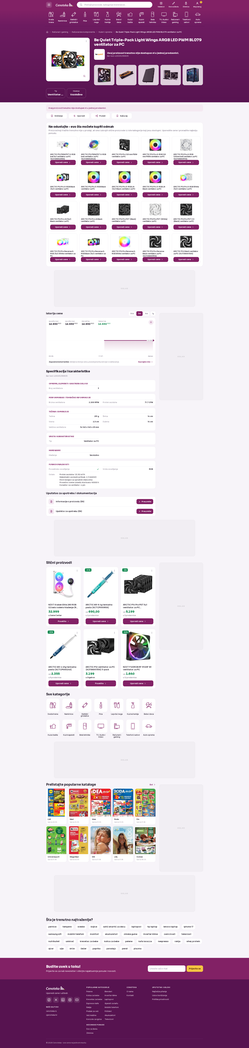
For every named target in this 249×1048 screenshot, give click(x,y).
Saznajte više (144, 362)
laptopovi (136, 926)
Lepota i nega (117, 714)
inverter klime (150, 934)
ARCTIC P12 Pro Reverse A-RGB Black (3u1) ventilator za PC (93, 253)
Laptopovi (109, 999)
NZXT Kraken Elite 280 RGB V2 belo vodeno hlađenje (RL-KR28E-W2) (63, 606)
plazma (137, 948)
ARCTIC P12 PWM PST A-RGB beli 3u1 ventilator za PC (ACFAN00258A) (62, 156)
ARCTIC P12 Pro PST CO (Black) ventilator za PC (183, 220)
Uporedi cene (61, 162)
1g (153, 313)
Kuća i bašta (53, 735)
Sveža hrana (53, 714)
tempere (67, 926)
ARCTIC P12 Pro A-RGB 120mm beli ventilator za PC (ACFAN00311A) (185, 156)
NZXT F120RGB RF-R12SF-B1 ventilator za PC (137, 668)
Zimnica (89, 1033)
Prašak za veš (92, 1011)
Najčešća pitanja (159, 991)
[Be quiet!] (99, 54)
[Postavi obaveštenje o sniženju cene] (151, 322)
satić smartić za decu (114, 926)
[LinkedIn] (63, 1000)
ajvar (51, 948)
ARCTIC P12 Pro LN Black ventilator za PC (91, 220)
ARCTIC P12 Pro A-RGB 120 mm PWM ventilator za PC (154, 155)
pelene (128, 941)
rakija (177, 941)
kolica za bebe (111, 941)
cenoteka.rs (51, 1011)
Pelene (89, 991)
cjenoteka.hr (51, 1015)
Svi (151, 784)
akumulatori (111, 934)
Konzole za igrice (94, 1019)
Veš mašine (91, 1015)
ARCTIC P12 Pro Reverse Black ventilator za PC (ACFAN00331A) (153, 253)
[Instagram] (70, 1000)
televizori (186, 934)
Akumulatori (110, 1015)
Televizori (109, 1019)
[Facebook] (49, 1000)
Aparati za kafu (111, 1003)
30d (132, 313)
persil (125, 948)
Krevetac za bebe (94, 999)
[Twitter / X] (56, 1000)
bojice (94, 926)
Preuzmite (146, 501)
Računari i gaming (60, 32)
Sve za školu (91, 1029)
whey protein (193, 941)
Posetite (62, 621)
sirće (72, 948)
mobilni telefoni (76, 934)
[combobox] (117, 4)
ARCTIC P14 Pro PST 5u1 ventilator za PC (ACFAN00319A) (135, 606)
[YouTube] (77, 1000)
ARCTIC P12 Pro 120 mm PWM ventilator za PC (124, 155)
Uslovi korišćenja (159, 995)
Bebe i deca (149, 714)
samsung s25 (54, 934)
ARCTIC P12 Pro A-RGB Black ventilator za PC (93, 188)
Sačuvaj (123, 115)
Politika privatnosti (160, 999)
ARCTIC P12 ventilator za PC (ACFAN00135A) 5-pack (100, 668)
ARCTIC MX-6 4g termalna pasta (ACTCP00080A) (99, 606)
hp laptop (152, 926)
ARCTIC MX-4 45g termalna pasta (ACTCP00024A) (62, 668)
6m (146, 313)
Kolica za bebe (92, 995)
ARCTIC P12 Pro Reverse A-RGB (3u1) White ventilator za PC (62, 253)
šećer (83, 948)
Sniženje (59, 115)
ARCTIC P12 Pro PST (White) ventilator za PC (155, 220)
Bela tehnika (85, 735)
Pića (101, 714)
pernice (52, 926)
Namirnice (68, 714)
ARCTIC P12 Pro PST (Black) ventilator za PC (124, 220)
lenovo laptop (170, 926)
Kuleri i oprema (105, 32)
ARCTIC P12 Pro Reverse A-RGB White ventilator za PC (124, 252)
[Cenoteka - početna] (64, 5)
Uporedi (81, 115)
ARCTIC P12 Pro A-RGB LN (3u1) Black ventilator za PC (123, 188)
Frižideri (108, 1011)
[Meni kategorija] (49, 5)
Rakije (88, 1007)
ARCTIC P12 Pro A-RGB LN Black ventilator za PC (154, 188)
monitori (94, 934)
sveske (81, 926)
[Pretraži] (81, 5)
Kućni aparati (68, 735)
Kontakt (130, 995)
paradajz (111, 948)
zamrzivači (169, 934)
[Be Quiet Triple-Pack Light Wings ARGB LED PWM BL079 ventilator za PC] (67, 59)
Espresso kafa (92, 1003)
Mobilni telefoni (112, 1007)
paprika (96, 948)
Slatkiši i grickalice (85, 715)
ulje (62, 948)
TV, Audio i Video (100, 736)
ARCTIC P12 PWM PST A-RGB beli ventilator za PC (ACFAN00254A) (93, 156)
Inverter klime (111, 995)
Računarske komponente (83, 32)
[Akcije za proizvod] (86, 41)
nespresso (163, 941)
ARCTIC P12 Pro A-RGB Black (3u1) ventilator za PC (62, 188)
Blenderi (108, 991)
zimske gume (130, 934)
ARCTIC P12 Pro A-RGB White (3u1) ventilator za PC (186, 188)
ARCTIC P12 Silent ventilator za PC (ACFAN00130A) (185, 252)
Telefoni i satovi (133, 735)
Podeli (102, 115)
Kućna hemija (133, 714)
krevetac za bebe (89, 941)
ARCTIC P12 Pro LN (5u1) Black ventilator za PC (60, 220)
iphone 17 (188, 926)
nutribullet (54, 941)
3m (139, 313)
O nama (130, 991)
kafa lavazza (145, 941)
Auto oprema (149, 735)
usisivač (70, 941)
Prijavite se (195, 968)
